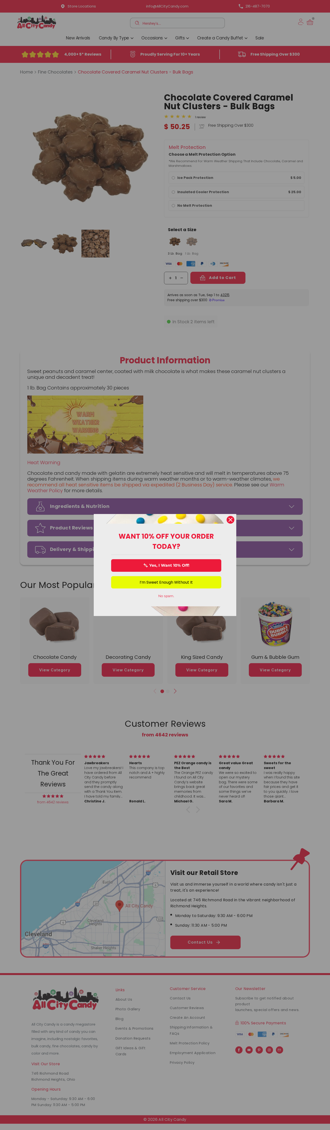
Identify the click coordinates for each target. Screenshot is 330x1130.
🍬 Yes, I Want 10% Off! (166, 565)
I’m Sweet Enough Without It (166, 582)
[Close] (230, 520)
